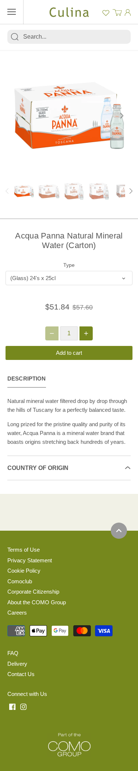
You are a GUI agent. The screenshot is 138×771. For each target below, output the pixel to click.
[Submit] (14, 37)
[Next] (121, 115)
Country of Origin (37, 468)
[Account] (128, 12)
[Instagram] (23, 706)
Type (69, 265)
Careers (17, 612)
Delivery (17, 664)
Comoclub (19, 581)
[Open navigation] (11, 12)
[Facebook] (12, 706)
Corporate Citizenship (33, 591)
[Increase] (86, 333)
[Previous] (16, 115)
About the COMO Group (36, 602)
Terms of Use (23, 550)
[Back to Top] (119, 531)
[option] (69, 115)
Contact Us (21, 674)
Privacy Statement (29, 560)
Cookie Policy (23, 570)
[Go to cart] (117, 12)
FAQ (12, 653)
